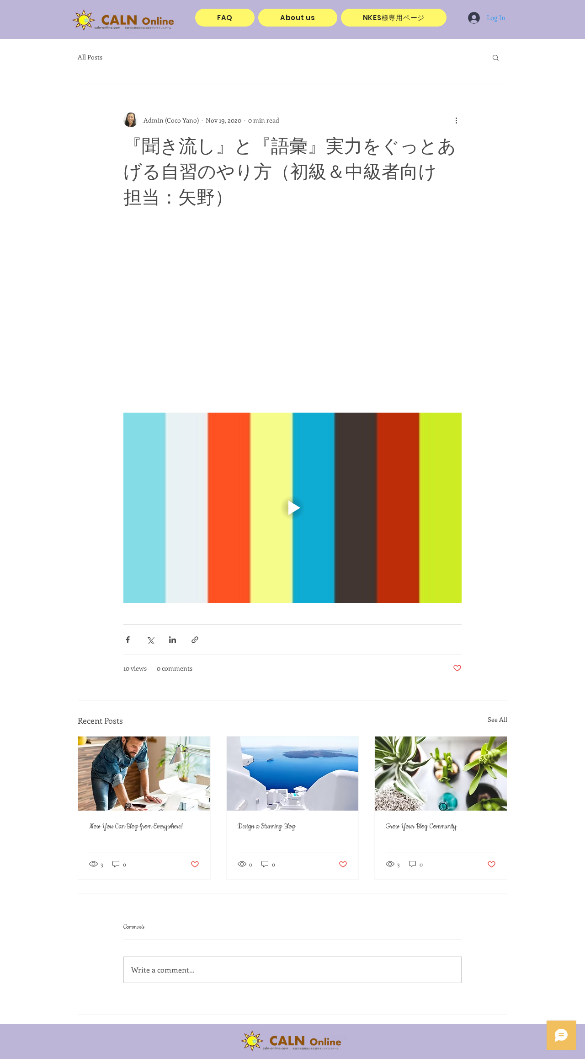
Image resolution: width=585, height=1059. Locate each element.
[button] (495, 57)
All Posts (90, 57)
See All (497, 719)
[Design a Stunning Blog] (293, 773)
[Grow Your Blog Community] (441, 773)
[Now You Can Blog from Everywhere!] (144, 773)
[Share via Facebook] (127, 639)
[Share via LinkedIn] (172, 639)
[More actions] (456, 119)
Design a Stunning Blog (266, 826)
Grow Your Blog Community (421, 826)
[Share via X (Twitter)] (150, 639)
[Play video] (292, 508)
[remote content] (292, 317)
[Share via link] (195, 639)
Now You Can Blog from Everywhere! (136, 826)
